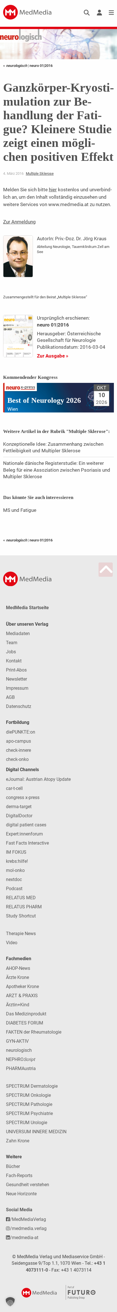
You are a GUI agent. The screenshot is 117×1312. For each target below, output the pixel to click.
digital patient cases (26, 825)
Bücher (13, 1166)
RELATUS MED (21, 897)
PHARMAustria (21, 1068)
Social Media (19, 1209)
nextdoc (14, 879)
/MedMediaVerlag (28, 1219)
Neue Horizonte (21, 1193)
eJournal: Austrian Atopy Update (38, 779)
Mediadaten (18, 633)
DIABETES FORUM (24, 1023)
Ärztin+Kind (17, 1004)
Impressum (17, 688)
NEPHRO (20, 1059)
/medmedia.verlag (28, 1228)
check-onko (17, 759)
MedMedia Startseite (27, 607)
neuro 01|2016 (41, 65)
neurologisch (19, 1050)
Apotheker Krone (22, 986)
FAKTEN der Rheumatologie (33, 1032)
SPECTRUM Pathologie (29, 1104)
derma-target (19, 806)
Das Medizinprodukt (26, 1014)
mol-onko (15, 870)
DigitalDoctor (19, 815)
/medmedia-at (24, 1237)
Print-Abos (16, 670)
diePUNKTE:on (20, 732)
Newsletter (16, 679)
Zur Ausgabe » (52, 356)
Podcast (14, 888)
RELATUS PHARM (24, 906)
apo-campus (18, 741)
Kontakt (14, 661)
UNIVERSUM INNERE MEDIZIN (36, 1131)
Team (11, 642)
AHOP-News (18, 968)
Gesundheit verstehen (27, 1184)
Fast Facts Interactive (27, 843)
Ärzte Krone (17, 977)
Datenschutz (18, 706)
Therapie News (21, 933)
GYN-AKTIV (17, 1041)
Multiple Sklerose (40, 173)
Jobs (11, 651)
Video (11, 942)
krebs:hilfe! (17, 861)
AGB (10, 697)
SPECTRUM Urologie (26, 1122)
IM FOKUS (16, 852)
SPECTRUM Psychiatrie (29, 1113)
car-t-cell (14, 788)
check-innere (18, 750)
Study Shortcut (21, 916)
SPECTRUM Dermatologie (32, 1086)
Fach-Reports (19, 1175)
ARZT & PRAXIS (22, 995)
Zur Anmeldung (19, 222)
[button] (10, 1302)
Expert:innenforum (24, 834)
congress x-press (22, 797)
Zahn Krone (17, 1140)
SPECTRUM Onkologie (28, 1095)
